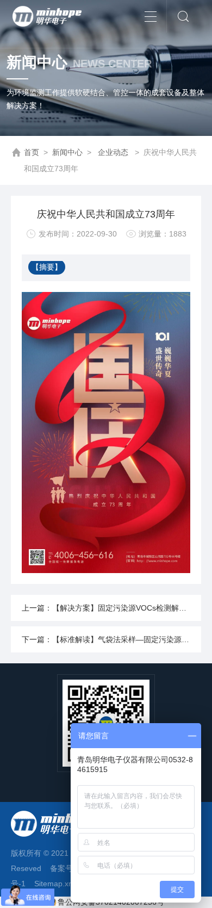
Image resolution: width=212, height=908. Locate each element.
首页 (31, 152)
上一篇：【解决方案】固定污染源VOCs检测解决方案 (111, 608)
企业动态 (113, 152)
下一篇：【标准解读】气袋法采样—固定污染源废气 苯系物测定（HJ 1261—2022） (111, 639)
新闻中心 (67, 152)
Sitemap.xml (55, 883)
